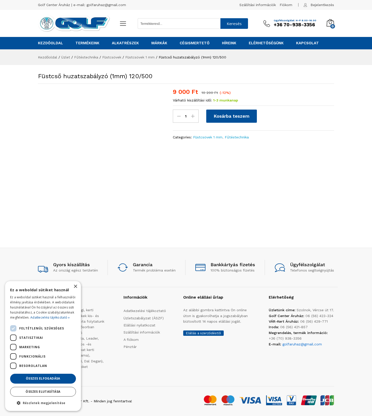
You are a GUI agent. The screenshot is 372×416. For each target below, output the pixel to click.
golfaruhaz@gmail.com (106, 5)
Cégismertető (195, 43)
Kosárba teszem (232, 116)
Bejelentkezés (322, 5)
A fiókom (131, 340)
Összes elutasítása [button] (43, 391)
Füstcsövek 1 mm (207, 137)
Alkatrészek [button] (125, 43)
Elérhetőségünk (266, 43)
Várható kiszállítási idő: (192, 100)
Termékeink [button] (87, 43)
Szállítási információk (257, 5)
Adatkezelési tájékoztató (144, 311)
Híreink (229, 43)
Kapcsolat (307, 43)
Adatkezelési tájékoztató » (50, 317)
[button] (43, 403)
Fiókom (286, 5)
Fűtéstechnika (237, 137)
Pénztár (130, 347)
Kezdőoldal (50, 43)
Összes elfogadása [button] (43, 378)
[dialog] (43, 346)
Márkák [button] (159, 43)
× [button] (75, 286)
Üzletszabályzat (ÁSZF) (143, 318)
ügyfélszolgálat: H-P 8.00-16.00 (295, 20)
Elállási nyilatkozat (139, 325)
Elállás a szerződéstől (203, 333)
